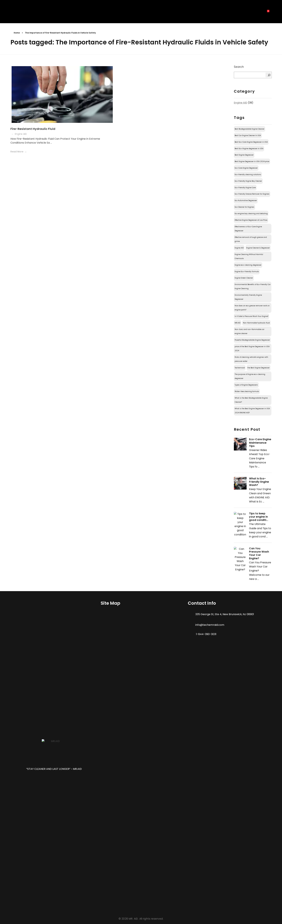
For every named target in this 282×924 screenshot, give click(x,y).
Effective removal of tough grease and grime (251, 239)
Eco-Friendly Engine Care (245, 187)
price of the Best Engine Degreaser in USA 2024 (252, 348)
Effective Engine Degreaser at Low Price (251, 220)
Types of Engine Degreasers (246, 385)
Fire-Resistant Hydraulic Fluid (32, 129)
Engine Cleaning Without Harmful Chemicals (249, 256)
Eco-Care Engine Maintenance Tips (260, 442)
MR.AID (237, 323)
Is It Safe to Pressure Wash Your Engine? (251, 316)
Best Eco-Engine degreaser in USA (249, 148)
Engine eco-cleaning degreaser (248, 265)
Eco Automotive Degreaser (246, 200)
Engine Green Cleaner (244, 278)
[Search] (268, 75)
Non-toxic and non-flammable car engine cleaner (249, 331)
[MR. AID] (16, 12)
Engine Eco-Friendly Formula (247, 271)
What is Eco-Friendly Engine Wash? (259, 482)
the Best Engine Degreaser (258, 368)
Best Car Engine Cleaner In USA (248, 135)
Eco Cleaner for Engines (244, 207)
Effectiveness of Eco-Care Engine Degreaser (248, 228)
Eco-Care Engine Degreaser (246, 168)
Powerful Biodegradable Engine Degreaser (252, 340)
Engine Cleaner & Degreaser (258, 248)
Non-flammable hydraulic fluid (256, 323)
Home (17, 32)
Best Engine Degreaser (244, 155)
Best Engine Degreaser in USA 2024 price (252, 161)
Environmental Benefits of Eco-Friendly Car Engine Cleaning (253, 286)
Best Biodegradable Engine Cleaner (249, 129)
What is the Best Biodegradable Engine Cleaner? (251, 400)
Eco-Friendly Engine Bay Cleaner (248, 181)
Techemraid (240, 368)
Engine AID (21, 134)
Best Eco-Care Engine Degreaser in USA (251, 142)
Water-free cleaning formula (247, 391)
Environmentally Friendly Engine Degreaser (248, 297)
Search (239, 67)
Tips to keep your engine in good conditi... (258, 517)
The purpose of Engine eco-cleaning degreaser (250, 376)
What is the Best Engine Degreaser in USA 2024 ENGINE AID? (252, 410)
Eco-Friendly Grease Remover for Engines (252, 194)
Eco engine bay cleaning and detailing (251, 213)
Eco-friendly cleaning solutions (248, 174)
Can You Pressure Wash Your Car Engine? (259, 553)
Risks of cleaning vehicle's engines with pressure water (251, 359)
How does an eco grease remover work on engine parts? (252, 307)
